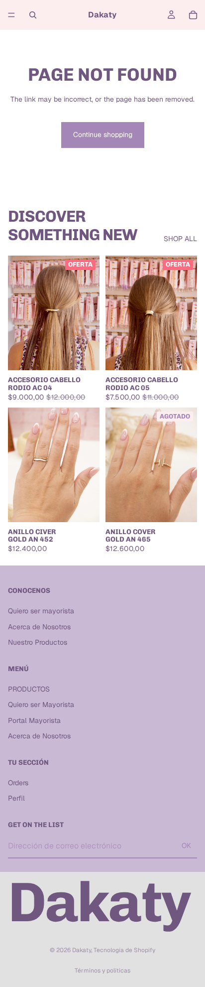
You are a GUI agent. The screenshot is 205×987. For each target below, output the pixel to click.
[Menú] (11, 14)
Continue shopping (102, 134)
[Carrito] (193, 15)
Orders (18, 782)
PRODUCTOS (29, 688)
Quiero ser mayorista (41, 610)
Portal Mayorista (34, 720)
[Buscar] (33, 15)
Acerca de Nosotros (39, 626)
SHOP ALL (180, 238)
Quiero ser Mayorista (41, 704)
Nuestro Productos (37, 642)
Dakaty (81, 950)
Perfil (16, 798)
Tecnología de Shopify (124, 950)
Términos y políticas (102, 971)
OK (186, 845)
